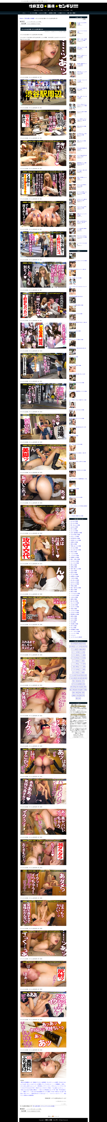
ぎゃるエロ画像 (74, 547)
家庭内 (82, 684)
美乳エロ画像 (74, 589)
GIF (79, 643)
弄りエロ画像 (74, 528)
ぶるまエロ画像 (74, 597)
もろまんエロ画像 (75, 612)
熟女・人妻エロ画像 (75, 559)
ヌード (81, 660)
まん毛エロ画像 (74, 604)
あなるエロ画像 (74, 527)
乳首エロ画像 (74, 572)
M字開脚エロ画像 (75, 629)
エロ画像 (81, 649)
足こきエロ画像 (74, 523)
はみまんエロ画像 (75, 582)
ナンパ (75, 660)
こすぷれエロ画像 (75, 555)
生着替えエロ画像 (75, 576)
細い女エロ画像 (74, 601)
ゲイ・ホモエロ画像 (75, 631)
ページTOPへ (63, 1104)
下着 (79, 675)
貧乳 (82, 695)
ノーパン (75, 663)
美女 (78, 689)
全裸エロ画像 (74, 566)
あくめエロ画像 (74, 521)
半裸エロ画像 (74, 585)
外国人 (81, 681)
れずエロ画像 (74, 618)
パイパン (82, 666)
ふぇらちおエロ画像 (75, 593)
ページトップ (56, 1116)
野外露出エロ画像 (75, 614)
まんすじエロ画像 (75, 606)
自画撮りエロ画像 (75, 557)
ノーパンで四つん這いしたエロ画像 (34, 21)
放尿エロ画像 (74, 599)
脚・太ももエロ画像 (75, 525)
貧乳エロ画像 (74, 591)
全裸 (84, 678)
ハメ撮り (75, 666)
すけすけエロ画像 (75, 561)
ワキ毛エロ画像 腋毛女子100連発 (33, 23)
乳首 (84, 675)
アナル (74, 649)
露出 (78, 698)
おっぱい (78, 646)
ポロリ (75, 672)
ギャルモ (47, 1106)
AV (33, 1106)
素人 (72, 689)
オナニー (75, 652)
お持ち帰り (38, 1106)
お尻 (84, 646)
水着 (78, 686)
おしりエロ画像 (74, 530)
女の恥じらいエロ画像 (76, 540)
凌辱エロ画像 (74, 616)
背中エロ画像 (74, 565)
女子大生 (75, 684)
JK (83, 643)
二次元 (73, 678)
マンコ (81, 672)
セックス (82, 655)
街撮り (81, 692)
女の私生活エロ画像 (75, 538)
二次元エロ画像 (74, 578)
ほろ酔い (53, 1106)
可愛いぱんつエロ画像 (76, 546)
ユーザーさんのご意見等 (76, 637)
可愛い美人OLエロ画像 (81, 126)
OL (72, 646)
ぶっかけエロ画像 (75, 595)
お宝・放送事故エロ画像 (76, 532)
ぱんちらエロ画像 (42, 13)
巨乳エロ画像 (74, 551)
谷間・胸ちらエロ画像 (76, 568)
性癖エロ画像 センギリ (51, 1120)
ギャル (43, 1106)
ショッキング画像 (75, 633)
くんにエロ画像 (74, 553)
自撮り (75, 692)
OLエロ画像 (73, 627)
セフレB (74, 658)
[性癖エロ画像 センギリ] (53, 7)
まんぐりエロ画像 (75, 603)
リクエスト (73, 635)
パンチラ (75, 669)
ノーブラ (82, 663)
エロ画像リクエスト (62, 13)
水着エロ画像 (74, 608)
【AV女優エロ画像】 (29, 18)
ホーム (24, 13)
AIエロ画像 (73, 622)
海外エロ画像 (74, 544)
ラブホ (72, 675)
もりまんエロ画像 (75, 610)
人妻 (79, 678)
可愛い (75, 681)
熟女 (84, 686)
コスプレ (75, 655)
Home (21, 18)
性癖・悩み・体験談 (71, 13)
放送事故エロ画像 (52, 13)
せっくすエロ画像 (33, 13)
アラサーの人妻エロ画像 (82, 111)
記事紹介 (75, 695)
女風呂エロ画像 (74, 542)
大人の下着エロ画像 (75, 534)
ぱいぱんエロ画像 (75, 580)
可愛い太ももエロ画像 (81, 140)
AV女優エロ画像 (74, 623)
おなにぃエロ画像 (75, 536)
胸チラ (83, 689)
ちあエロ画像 (74, 570)
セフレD (82, 658)
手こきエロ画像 (74, 574)
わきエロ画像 (74, 620)
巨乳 (73, 686)
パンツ (82, 669)
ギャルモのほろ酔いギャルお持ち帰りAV (32, 29)
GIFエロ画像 (74, 625)
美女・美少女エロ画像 (76, 587)
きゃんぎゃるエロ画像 (76, 549)
